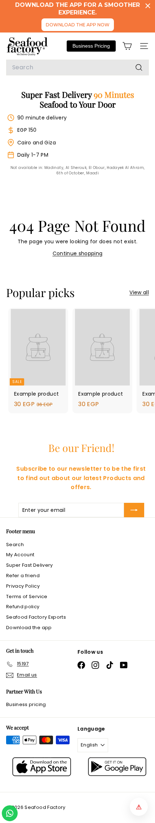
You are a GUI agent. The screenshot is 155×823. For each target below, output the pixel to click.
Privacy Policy (23, 586)
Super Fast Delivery (29, 565)
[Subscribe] (134, 510)
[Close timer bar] (148, 6)
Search (15, 544)
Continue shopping (78, 253)
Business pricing (26, 704)
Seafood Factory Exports (36, 617)
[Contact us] (10, 813)
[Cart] (127, 46)
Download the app (29, 627)
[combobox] (77, 67)
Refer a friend (23, 575)
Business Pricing (91, 46)
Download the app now (78, 24)
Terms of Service (27, 596)
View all (139, 292)
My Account (20, 554)
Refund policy (23, 606)
